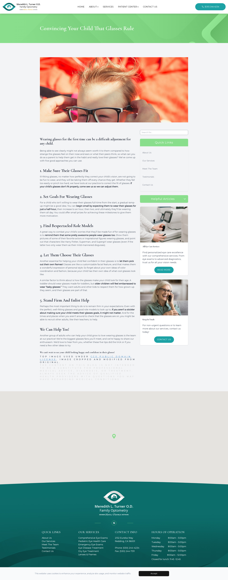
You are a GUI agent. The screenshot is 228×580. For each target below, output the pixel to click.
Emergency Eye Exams (90, 544)
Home (81, 6)
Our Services (148, 161)
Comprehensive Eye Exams (93, 538)
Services (108, 6)
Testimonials (148, 177)
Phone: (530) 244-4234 (127, 548)
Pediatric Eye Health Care (92, 541)
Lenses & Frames (87, 554)
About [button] (93, 6)
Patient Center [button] (127, 6)
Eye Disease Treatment (90, 548)
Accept (154, 573)
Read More (164, 270)
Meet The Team (149, 169)
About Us (146, 153)
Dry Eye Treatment (88, 551)
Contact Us (150, 6)
